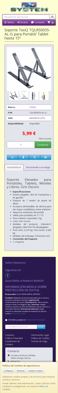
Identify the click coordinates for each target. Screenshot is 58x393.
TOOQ (32, 107)
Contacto (39, 22)
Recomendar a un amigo (38, 167)
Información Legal (40, 335)
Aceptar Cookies (36, 371)
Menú (10, 22)
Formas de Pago (39, 341)
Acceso (24, 22)
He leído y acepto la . (26, 320)
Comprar (43, 145)
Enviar (41, 327)
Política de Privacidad (18, 314)
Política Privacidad (14, 338)
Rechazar (21, 371)
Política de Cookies (40, 338)
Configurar (8, 371)
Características (14, 167)
